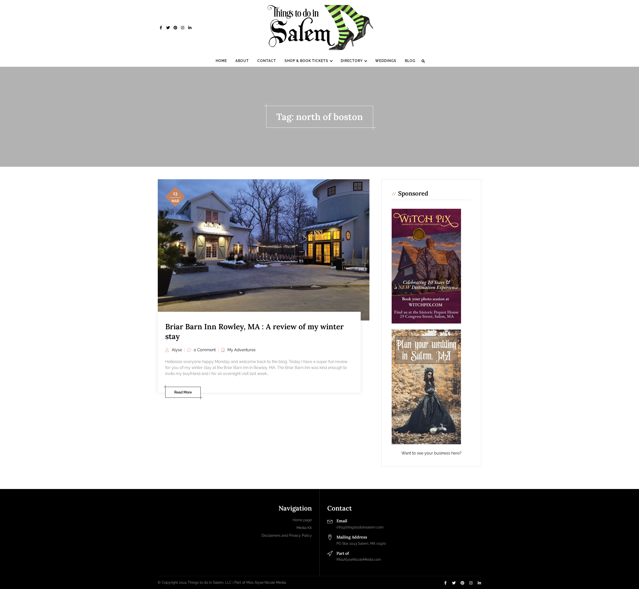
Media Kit (304, 528)
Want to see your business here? (431, 453)
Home (221, 61)
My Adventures (241, 350)
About (242, 61)
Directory (352, 61)
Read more (183, 392)
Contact (266, 61)
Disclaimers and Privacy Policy (287, 536)
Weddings (385, 61)
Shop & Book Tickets (306, 61)
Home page (302, 520)
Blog (410, 61)
